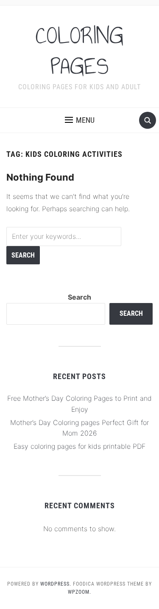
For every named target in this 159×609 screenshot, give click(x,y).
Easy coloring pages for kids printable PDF (79, 446)
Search (79, 297)
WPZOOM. (79, 592)
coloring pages (79, 51)
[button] (80, 120)
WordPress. (55, 584)
